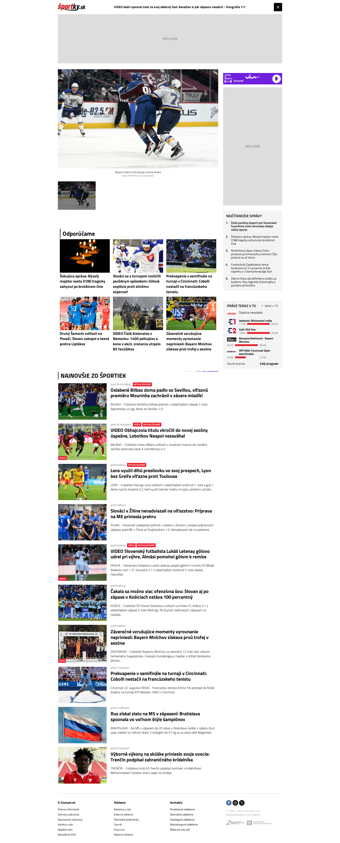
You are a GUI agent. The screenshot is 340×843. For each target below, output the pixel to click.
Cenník (118, 824)
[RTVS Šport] (231, 313)
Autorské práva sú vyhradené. (243, 815)
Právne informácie (68, 809)
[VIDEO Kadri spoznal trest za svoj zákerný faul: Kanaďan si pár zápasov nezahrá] (77, 195)
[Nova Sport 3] (231, 339)
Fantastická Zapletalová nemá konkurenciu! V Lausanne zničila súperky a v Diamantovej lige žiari (251, 268)
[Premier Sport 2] (231, 351)
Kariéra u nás (65, 824)
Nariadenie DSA (67, 834)
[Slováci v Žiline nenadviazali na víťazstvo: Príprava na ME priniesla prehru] (82, 522)
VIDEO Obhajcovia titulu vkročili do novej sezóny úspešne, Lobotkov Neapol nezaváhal (159, 433)
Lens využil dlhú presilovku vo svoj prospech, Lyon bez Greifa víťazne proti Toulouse (161, 473)
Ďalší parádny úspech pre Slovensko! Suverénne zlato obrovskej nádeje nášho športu (254, 226)
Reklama (120, 802)
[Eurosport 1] (231, 321)
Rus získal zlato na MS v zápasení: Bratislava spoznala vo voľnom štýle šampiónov (155, 716)
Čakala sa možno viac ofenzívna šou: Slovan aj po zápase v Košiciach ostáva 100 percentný (160, 594)
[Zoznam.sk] (236, 824)
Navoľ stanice (236, 363)
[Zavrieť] (278, 7)
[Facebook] (229, 803)
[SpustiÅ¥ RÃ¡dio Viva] (252, 77)
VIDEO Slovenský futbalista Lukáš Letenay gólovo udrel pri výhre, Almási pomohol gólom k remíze (160, 554)
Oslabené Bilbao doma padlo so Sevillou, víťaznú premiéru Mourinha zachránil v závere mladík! (159, 393)
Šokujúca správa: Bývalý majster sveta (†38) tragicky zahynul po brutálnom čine (254, 240)
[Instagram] (235, 803)
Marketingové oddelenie (184, 824)
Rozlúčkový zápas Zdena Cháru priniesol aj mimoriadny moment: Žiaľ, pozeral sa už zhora (254, 254)
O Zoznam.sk (66, 802)
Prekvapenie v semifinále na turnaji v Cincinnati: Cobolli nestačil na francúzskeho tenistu (159, 676)
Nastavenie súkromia (70, 819)
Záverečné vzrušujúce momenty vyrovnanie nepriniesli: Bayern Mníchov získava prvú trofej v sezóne (160, 637)
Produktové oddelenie (182, 809)
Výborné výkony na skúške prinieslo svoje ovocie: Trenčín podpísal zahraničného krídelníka (160, 757)
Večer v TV (271, 305)
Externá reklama (123, 814)
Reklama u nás (122, 809)
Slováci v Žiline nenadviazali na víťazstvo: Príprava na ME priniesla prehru (161, 513)
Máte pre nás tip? (180, 829)
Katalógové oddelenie (182, 819)
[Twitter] (242, 803)
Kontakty (176, 802)
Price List (119, 829)
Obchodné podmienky (126, 819)
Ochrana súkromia (68, 814)
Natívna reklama (123, 834)
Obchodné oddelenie (181, 814)
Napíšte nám (65, 829)
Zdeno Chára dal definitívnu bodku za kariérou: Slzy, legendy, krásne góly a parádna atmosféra (253, 282)
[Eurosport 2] (231, 330)
